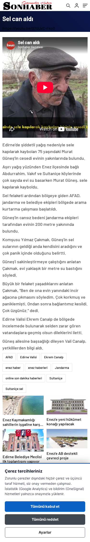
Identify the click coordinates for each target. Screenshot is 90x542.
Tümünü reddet (45, 519)
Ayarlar (45, 532)
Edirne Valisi (28, 357)
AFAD (9, 357)
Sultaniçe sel (14, 389)
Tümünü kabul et (45, 506)
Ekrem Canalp (53, 357)
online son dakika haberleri (24, 378)
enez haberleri (38, 368)
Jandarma (62, 368)
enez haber (13, 368)
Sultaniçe (55, 378)
